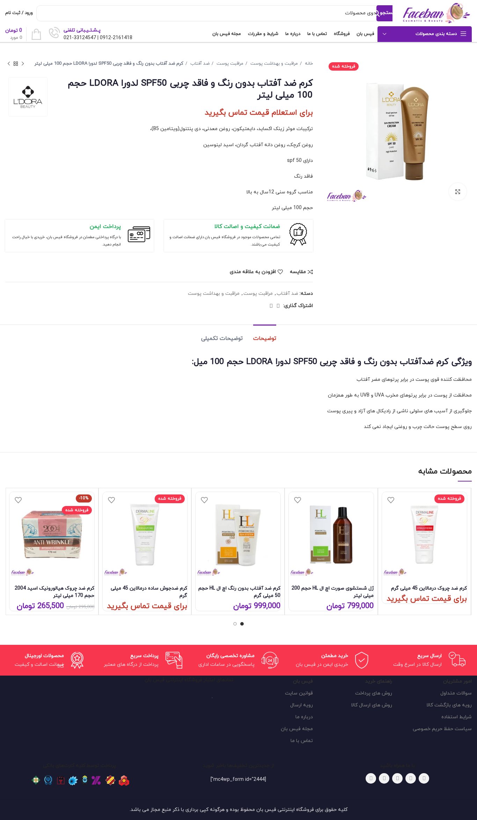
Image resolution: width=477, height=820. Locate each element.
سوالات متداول (456, 693)
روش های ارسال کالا (371, 705)
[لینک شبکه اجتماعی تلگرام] (270, 306)
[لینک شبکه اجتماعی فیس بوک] (424, 778)
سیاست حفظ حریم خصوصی (442, 729)
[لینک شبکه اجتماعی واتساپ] (277, 306)
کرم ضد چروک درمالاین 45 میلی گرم (429, 588)
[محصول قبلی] (22, 63)
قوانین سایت (299, 693)
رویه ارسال (301, 705)
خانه (308, 63)
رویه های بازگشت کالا (449, 705)
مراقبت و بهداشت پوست (273, 63)
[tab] (264, 335)
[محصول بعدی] (8, 63)
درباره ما (304, 717)
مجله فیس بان (297, 729)
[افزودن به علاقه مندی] (390, 500)
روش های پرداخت (373, 693)
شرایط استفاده (456, 717)
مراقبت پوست (229, 63)
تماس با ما (302, 740)
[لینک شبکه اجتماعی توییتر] (410, 778)
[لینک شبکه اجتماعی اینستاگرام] (397, 778)
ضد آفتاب (199, 63)
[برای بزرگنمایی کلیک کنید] (458, 191)
